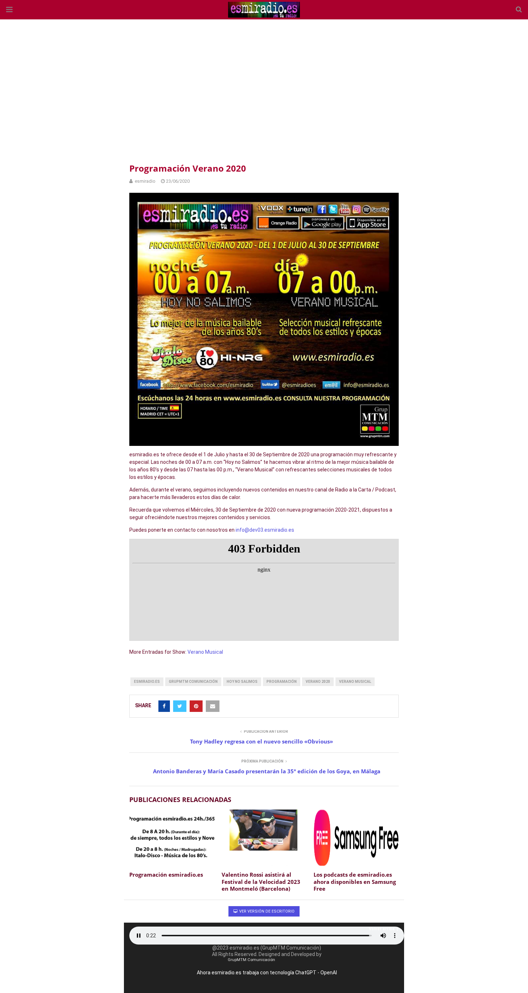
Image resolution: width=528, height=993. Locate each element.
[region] (264, 89)
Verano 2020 (318, 682)
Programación (282, 682)
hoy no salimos (242, 682)
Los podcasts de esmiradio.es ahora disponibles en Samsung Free (355, 881)
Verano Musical (205, 652)
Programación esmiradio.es (166, 874)
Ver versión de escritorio (266, 911)
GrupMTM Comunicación (193, 682)
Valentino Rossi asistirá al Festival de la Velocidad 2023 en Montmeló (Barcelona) (261, 881)
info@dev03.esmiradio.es (265, 530)
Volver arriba (382, 929)
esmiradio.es (147, 682)
